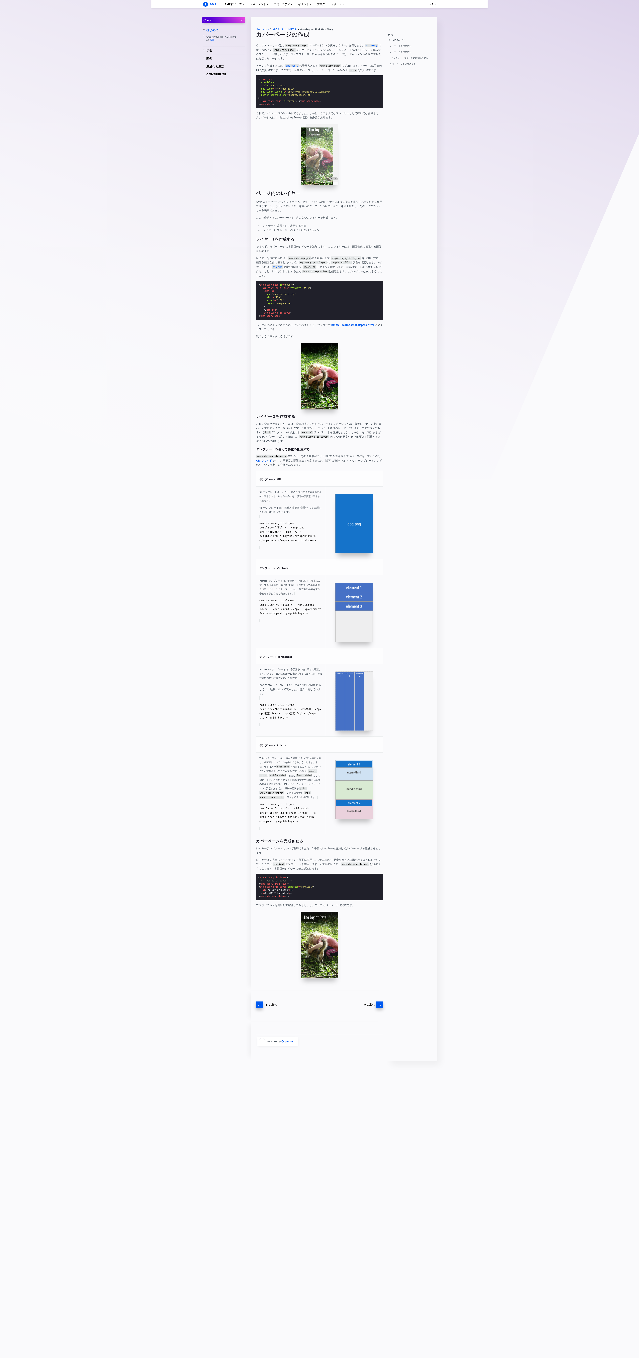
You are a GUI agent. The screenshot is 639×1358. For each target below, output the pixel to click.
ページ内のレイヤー (397, 40)
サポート (336, 4)
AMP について (233, 4)
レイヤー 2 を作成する (400, 52)
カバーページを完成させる (403, 64)
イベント (303, 4)
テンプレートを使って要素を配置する (409, 58)
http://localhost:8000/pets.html (352, 325)
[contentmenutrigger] (410, 36)
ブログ (321, 4)
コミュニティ (282, 4)
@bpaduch (288, 1041)
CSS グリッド (264, 460)
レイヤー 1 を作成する (400, 46)
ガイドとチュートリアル (285, 29)
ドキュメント (258, 4)
